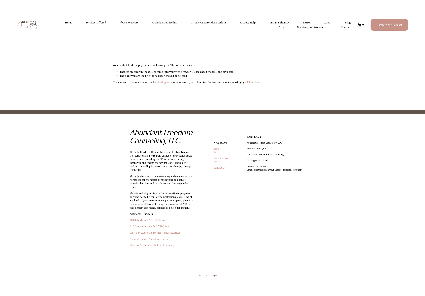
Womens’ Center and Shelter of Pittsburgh (153, 245)
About (328, 22)
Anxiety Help (248, 22)
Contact (346, 27)
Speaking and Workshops (312, 27)
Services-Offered (96, 22)
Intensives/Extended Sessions (208, 22)
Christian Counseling (164, 22)
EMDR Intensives (221, 158)
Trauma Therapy (279, 22)
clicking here (164, 82)
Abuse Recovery (129, 22)
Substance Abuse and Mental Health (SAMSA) (155, 232)
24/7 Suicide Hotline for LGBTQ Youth (150, 226)
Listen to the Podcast (389, 25)
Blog (348, 22)
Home (68, 22)
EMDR (306, 22)
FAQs (280, 27)
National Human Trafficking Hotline (149, 239)
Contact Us (219, 167)
